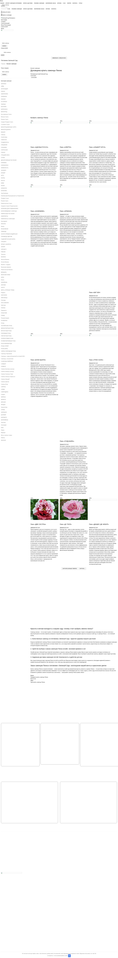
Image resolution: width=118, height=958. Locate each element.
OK (69, 955)
